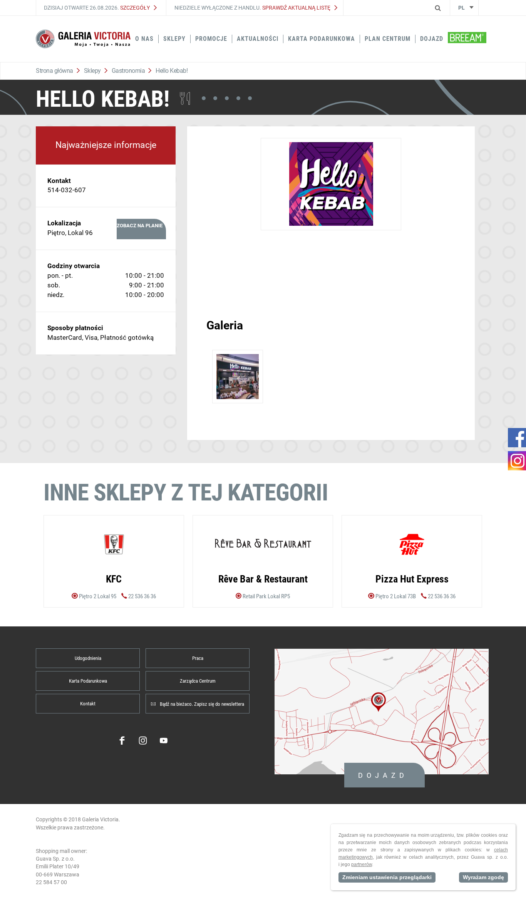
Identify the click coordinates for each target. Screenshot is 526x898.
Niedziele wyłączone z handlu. (252, 8)
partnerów (361, 864)
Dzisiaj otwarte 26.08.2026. (97, 8)
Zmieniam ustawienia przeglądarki (387, 877)
